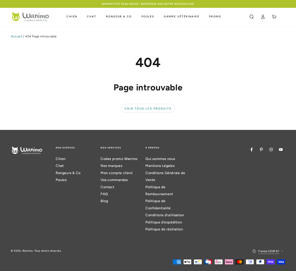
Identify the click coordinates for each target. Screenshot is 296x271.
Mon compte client (117, 173)
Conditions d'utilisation (164, 215)
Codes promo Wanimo (119, 159)
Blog (104, 201)
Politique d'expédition (163, 222)
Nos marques (111, 166)
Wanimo (27, 250)
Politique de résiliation (164, 229)
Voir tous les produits (147, 108)
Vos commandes (114, 180)
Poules (61, 180)
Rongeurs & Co (68, 173)
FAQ (104, 194)
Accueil (16, 36)
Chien (61, 159)
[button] (251, 17)
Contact (107, 187)
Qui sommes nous (160, 159)
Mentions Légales (160, 166)
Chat (60, 166)
